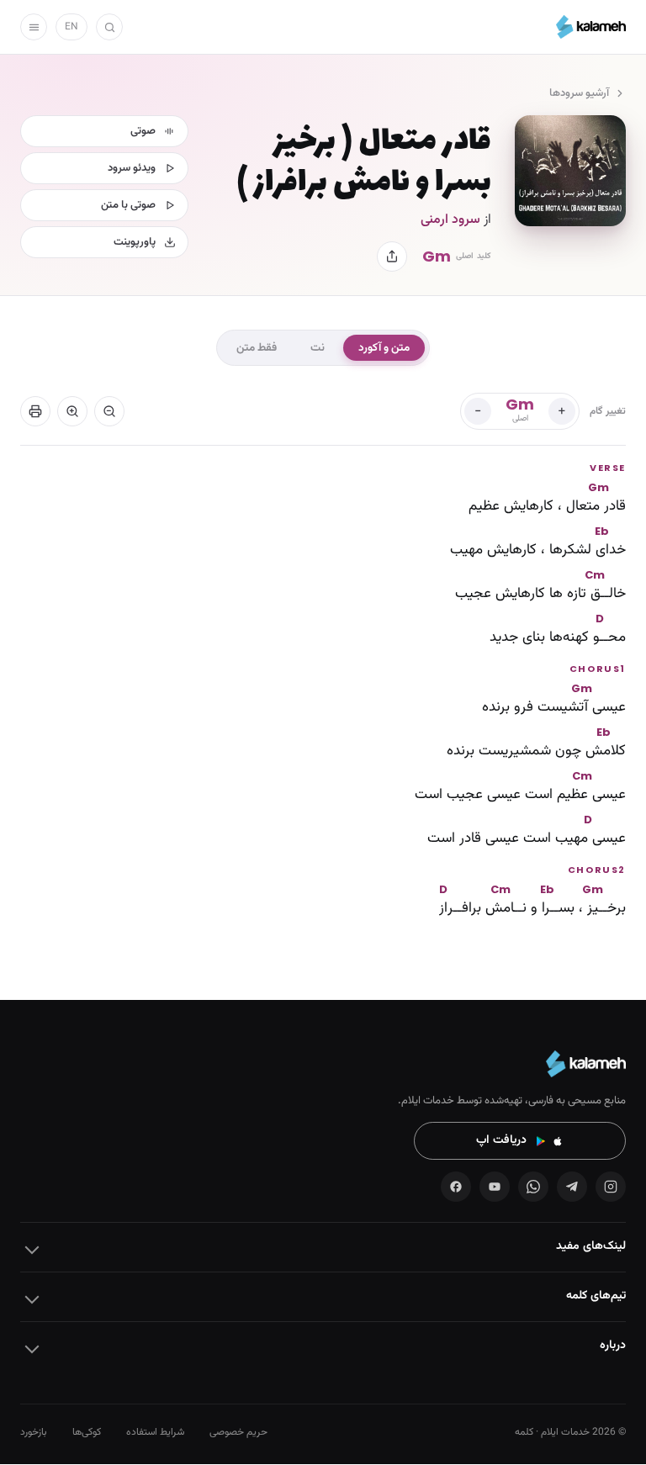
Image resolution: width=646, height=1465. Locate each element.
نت (317, 348)
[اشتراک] (392, 256)
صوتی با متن (128, 205)
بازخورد (33, 1432)
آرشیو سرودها (579, 93)
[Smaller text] (109, 411)
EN (71, 26)
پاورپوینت (135, 242)
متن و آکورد (384, 348)
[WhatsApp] (533, 1186)
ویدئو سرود (132, 168)
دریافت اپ (501, 1140)
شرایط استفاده (155, 1432)
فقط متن (256, 348)
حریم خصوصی (238, 1432)
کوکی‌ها (86, 1432)
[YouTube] (494, 1186)
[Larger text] (72, 411)
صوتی (143, 131)
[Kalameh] (591, 27)
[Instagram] (611, 1186)
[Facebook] (456, 1186)
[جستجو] (109, 26)
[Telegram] (572, 1186)
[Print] (35, 411)
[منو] (33, 26)
